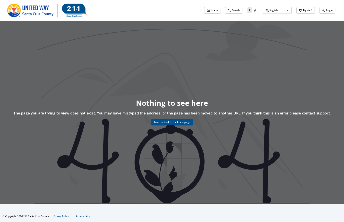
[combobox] (277, 10)
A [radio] (249, 10)
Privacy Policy (61, 216)
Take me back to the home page (172, 122)
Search (236, 10)
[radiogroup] (252, 10)
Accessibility (83, 216)
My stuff (307, 10)
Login (329, 10)
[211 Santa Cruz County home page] (47, 10)
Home (214, 10)
